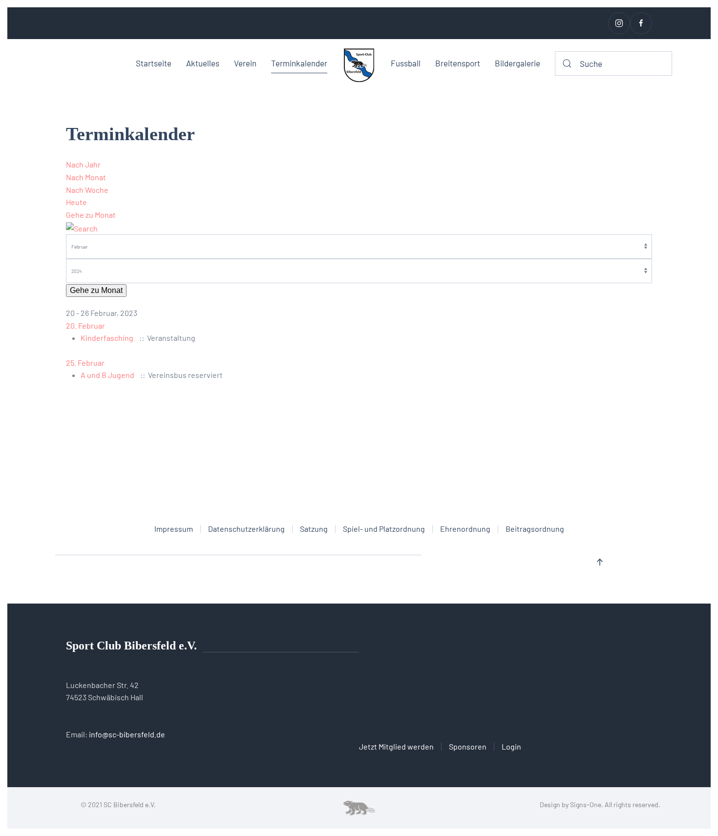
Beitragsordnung (535, 528)
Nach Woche (87, 189)
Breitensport (457, 63)
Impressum (173, 528)
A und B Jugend (107, 374)
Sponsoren (467, 746)
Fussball (406, 63)
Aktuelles (202, 63)
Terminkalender (299, 63)
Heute (76, 202)
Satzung (314, 528)
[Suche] (82, 226)
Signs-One (585, 804)
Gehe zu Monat (91, 214)
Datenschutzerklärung (246, 528)
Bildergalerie (517, 63)
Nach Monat (86, 177)
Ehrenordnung (465, 528)
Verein (245, 63)
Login (511, 746)
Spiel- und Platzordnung (384, 528)
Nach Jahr (83, 164)
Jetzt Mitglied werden (396, 746)
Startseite (153, 63)
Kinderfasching (107, 337)
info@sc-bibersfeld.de (127, 734)
